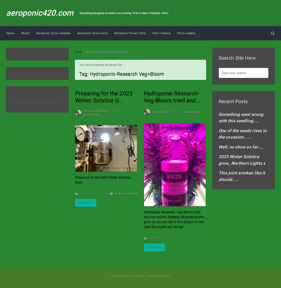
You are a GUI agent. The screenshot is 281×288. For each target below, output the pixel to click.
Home (78, 52)
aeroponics (86, 193)
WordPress (164, 276)
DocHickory (91, 114)
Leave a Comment (126, 193)
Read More (86, 202)
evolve (114, 276)
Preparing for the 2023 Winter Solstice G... (104, 97)
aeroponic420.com (39, 13)
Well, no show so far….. (241, 147)
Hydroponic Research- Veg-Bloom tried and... (172, 97)
